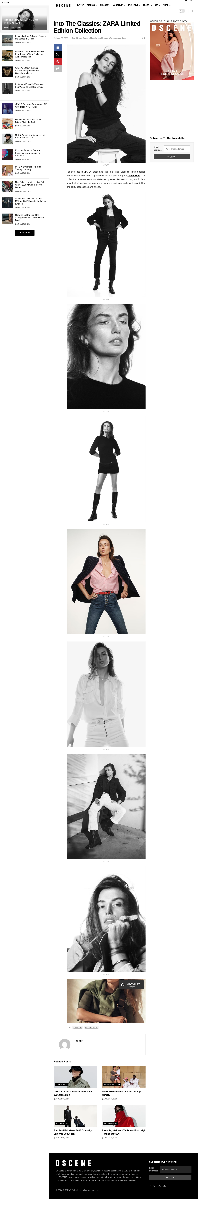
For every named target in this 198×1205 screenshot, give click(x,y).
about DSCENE (102, 1180)
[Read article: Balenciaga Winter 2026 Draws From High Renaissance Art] (124, 1116)
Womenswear (115, 38)
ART (156, 5)
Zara (124, 38)
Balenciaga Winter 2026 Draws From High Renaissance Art (124, 1132)
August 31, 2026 (62, 1099)
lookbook (77, 1027)
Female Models (90, 38)
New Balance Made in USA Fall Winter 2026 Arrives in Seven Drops (29, 185)
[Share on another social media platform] (58, 68)
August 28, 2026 (110, 1099)
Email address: (158, 148)
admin (79, 1040)
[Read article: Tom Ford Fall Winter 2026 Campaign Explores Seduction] (75, 1116)
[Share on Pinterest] (58, 61)
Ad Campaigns (62, 1123)
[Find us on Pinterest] (165, 1186)
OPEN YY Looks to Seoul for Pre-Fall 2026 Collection (30, 136)
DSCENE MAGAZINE (112, 1084)
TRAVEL (146, 5)
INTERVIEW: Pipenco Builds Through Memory (28, 168)
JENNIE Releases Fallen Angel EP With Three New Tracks (31, 105)
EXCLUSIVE (133, 5)
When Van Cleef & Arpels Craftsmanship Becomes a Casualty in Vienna (27, 70)
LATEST (80, 5)
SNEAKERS (104, 5)
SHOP (165, 5)
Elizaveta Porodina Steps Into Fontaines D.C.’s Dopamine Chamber (28, 153)
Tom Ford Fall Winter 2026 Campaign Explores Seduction (73, 1132)
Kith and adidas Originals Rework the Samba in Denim (30, 37)
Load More (24, 233)
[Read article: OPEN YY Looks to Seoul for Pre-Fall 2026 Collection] (75, 1077)
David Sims (77, 38)
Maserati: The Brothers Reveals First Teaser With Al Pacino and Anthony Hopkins (29, 54)
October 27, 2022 (61, 38)
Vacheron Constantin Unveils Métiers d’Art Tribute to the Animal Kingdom (30, 201)
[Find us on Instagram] (160, 1186)
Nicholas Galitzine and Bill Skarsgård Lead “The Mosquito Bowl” (29, 217)
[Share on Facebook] (58, 47)
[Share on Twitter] (58, 54)
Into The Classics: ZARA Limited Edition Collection (21, 21)
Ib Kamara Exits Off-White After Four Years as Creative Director (29, 85)
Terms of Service (128, 1180)
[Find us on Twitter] (154, 1186)
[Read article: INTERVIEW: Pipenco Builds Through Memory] (124, 1077)
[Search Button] (192, 11)
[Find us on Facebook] (149, 1186)
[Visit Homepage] (63, 5)
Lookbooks (103, 38)
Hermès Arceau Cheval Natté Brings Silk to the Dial (28, 121)
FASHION (91, 5)
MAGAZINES (118, 5)
